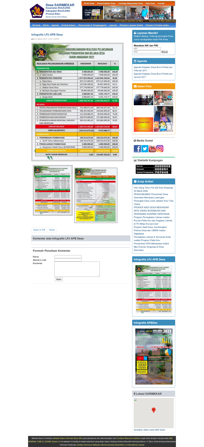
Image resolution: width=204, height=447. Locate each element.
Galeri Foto (144, 86)
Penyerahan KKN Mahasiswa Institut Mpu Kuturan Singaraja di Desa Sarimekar (151, 247)
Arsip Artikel (144, 181)
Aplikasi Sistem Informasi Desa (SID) (67, 438)
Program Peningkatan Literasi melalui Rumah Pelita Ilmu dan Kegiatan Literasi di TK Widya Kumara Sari (153, 220)
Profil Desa (89, 3)
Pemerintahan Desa (106, 3)
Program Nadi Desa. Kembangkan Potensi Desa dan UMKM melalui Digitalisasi (150, 230)
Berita (46, 25)
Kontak (161, 3)
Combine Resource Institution (129, 438)
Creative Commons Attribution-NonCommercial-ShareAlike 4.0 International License (110, 445)
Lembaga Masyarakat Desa (130, 3)
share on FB (39, 229)
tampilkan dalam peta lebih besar (149, 429)
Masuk (165, 52)
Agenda (55, 25)
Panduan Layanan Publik (131, 25)
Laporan (113, 25)
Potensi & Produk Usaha (157, 25)
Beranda (36, 25)
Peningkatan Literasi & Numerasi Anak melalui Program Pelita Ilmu (152, 238)
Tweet (52, 229)
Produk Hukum (69, 25)
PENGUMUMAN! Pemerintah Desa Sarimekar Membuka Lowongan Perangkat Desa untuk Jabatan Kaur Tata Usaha (153, 198)
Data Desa (150, 3)
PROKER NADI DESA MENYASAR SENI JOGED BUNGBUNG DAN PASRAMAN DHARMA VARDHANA (152, 210)
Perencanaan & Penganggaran (92, 25)
